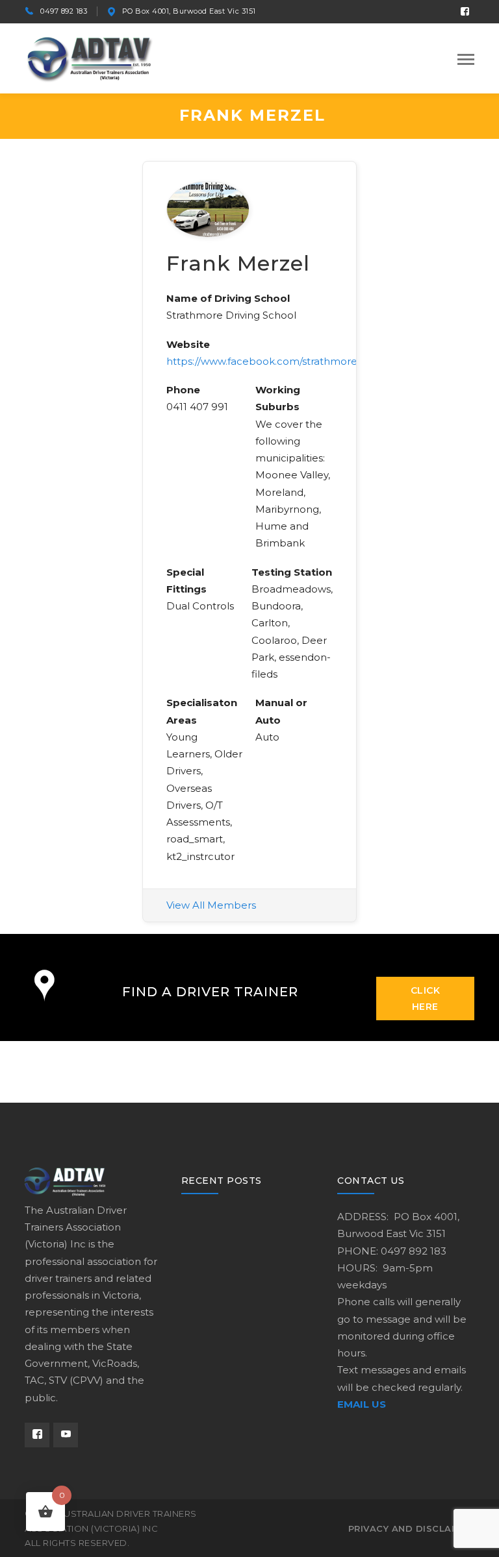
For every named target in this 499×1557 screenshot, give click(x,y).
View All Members (211, 905)
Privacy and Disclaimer (411, 1528)
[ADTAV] (90, 57)
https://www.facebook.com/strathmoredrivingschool (294, 361)
